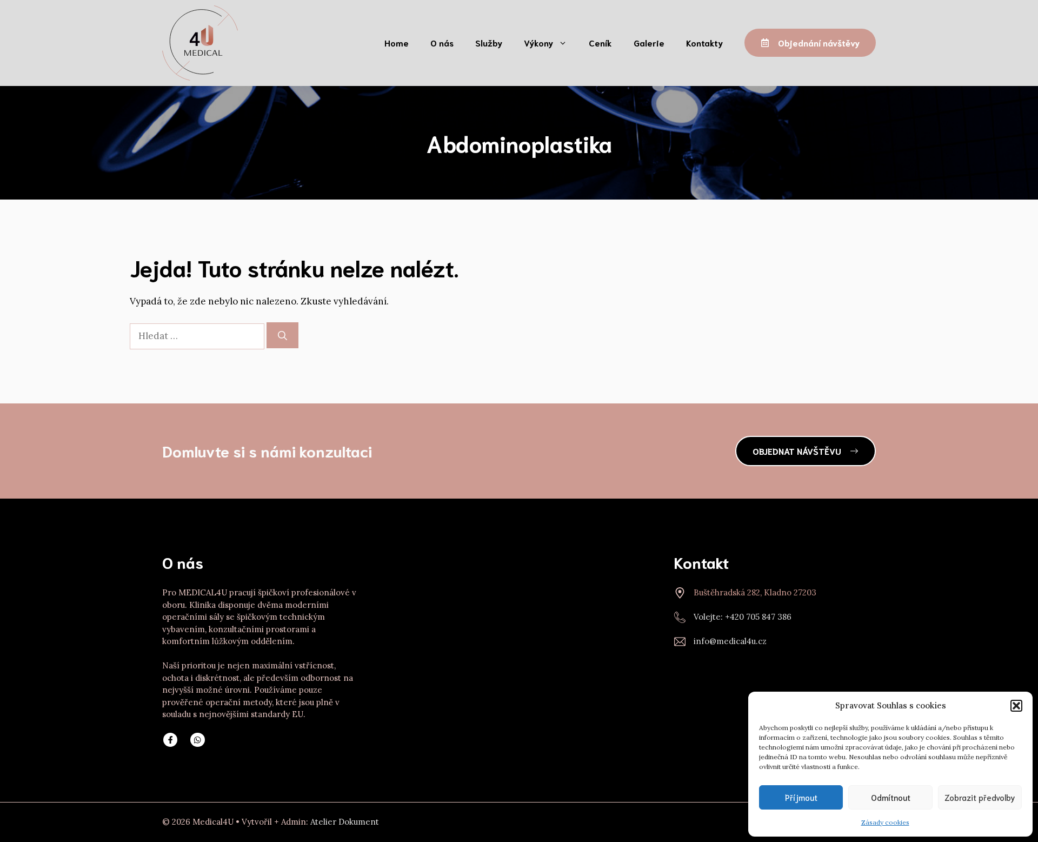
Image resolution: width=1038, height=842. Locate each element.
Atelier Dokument (344, 822)
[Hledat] (282, 335)
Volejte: (709, 617)
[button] (1016, 705)
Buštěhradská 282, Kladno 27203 (755, 592)
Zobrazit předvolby (979, 797)
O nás (442, 42)
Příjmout (801, 797)
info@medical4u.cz (730, 641)
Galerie (649, 42)
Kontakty (704, 42)
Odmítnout (890, 797)
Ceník (600, 42)
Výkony (538, 42)
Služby (488, 42)
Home (396, 42)
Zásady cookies (885, 822)
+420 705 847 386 (758, 617)
